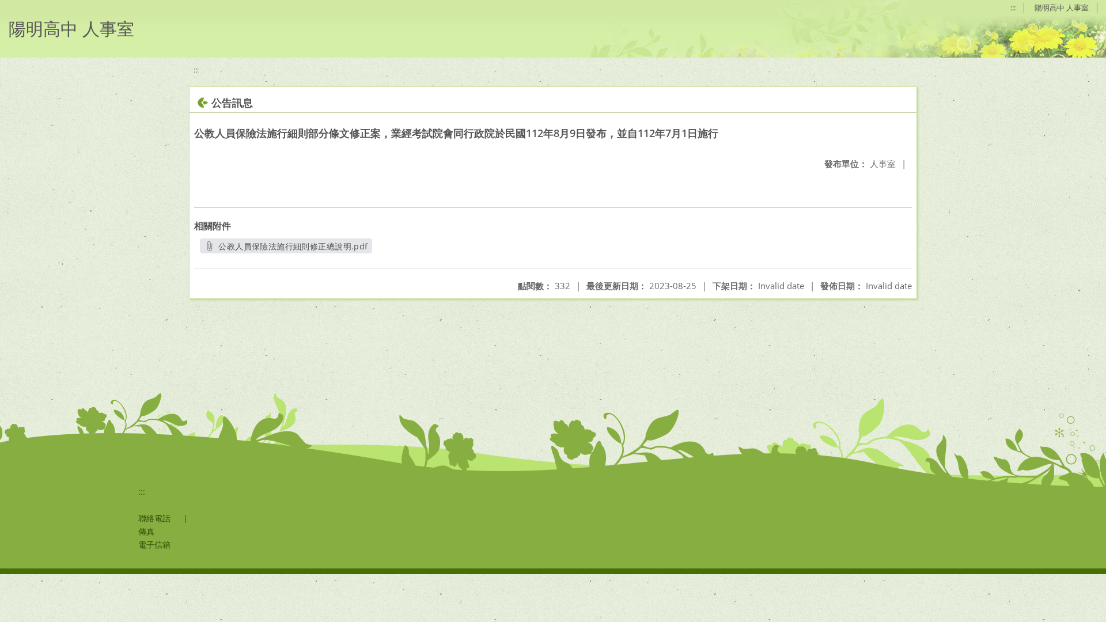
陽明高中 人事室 (1062, 7)
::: (1013, 7)
